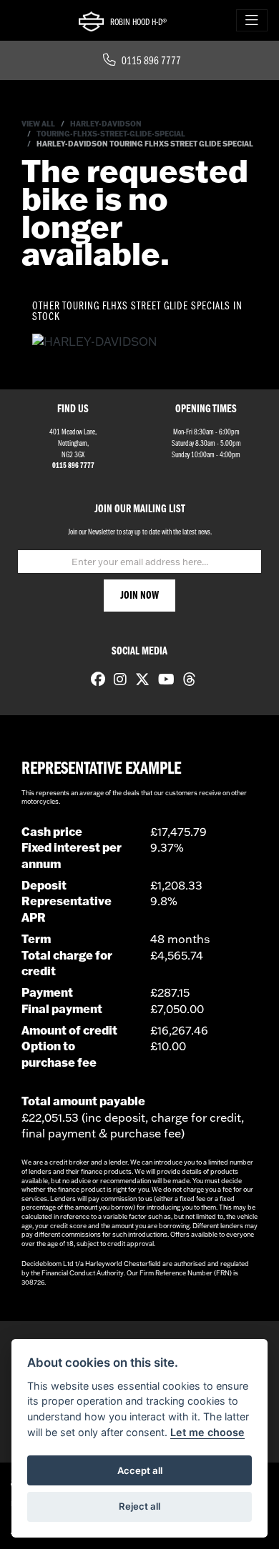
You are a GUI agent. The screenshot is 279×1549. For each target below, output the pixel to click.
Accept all (139, 1470)
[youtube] (162, 680)
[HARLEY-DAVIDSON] (94, 343)
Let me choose (207, 1432)
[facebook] (94, 680)
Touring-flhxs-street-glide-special (110, 134)
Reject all (139, 1506)
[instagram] (116, 680)
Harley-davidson (106, 124)
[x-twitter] (138, 680)
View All (38, 124)
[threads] (186, 680)
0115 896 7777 (151, 61)
